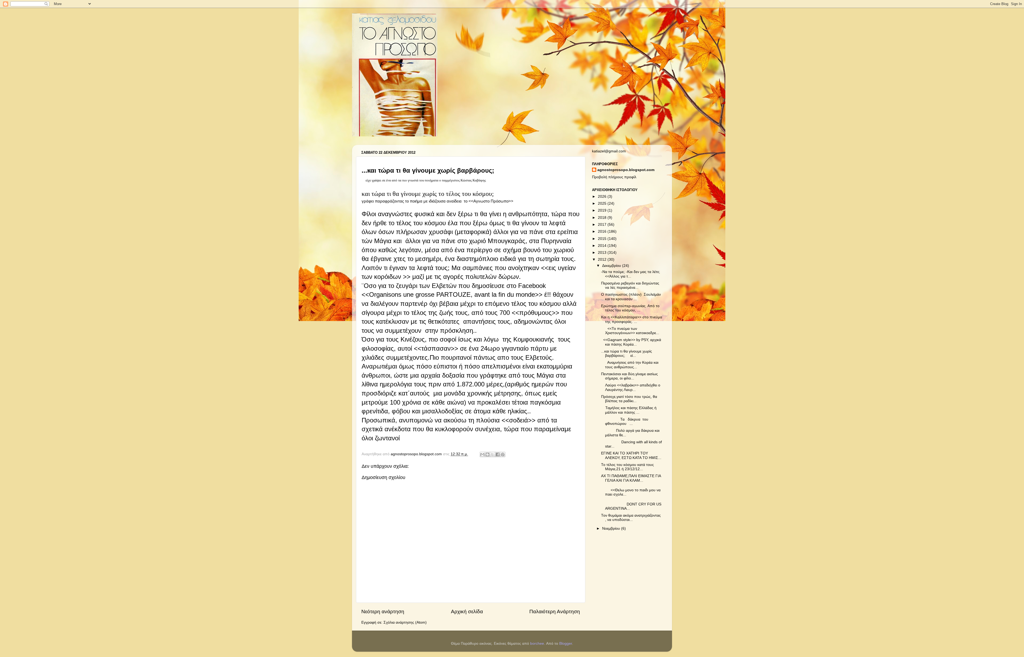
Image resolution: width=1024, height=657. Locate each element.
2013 (602, 253)
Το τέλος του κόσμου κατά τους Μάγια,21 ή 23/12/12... (627, 467)
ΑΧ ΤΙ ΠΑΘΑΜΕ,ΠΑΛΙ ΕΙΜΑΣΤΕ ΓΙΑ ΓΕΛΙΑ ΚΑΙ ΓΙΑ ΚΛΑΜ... (631, 478)
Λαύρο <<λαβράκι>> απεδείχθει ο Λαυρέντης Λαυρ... (630, 387)
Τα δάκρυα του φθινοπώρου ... (625, 421)
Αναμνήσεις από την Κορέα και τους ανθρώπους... (629, 365)
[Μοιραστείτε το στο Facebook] (497, 454)
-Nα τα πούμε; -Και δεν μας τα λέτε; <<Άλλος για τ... (630, 274)
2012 (602, 260)
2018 (602, 218)
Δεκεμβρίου (612, 266)
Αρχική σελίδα (467, 611)
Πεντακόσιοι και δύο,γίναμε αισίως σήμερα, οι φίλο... (629, 376)
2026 (602, 197)
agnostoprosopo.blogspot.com (625, 170)
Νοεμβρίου (611, 529)
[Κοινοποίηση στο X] (492, 454)
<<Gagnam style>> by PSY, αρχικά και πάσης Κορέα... (631, 342)
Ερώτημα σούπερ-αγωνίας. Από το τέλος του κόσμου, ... (630, 308)
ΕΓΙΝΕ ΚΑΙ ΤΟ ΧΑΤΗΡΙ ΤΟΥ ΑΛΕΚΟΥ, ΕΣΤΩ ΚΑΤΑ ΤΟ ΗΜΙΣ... (631, 455)
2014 (602, 246)
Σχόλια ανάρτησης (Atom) (405, 622)
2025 (602, 203)
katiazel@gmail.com (609, 151)
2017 (602, 225)
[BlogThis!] (487, 454)
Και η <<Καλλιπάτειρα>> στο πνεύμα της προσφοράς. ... (631, 319)
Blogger (565, 644)
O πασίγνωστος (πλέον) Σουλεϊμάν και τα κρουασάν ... (631, 296)
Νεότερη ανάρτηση (382, 611)
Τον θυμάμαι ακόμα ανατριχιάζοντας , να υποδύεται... (631, 517)
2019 (602, 210)
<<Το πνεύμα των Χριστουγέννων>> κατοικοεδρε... (630, 331)
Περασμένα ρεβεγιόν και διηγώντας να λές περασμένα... (630, 285)
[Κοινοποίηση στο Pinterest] (502, 454)
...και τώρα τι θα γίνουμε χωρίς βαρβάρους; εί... (626, 353)
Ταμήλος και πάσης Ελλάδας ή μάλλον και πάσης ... (629, 410)
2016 (602, 231)
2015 (602, 239)
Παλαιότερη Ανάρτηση (554, 611)
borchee (537, 644)
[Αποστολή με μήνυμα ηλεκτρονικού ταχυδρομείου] (482, 454)
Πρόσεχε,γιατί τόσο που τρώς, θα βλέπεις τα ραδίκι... (629, 399)
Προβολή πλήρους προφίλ (614, 177)
